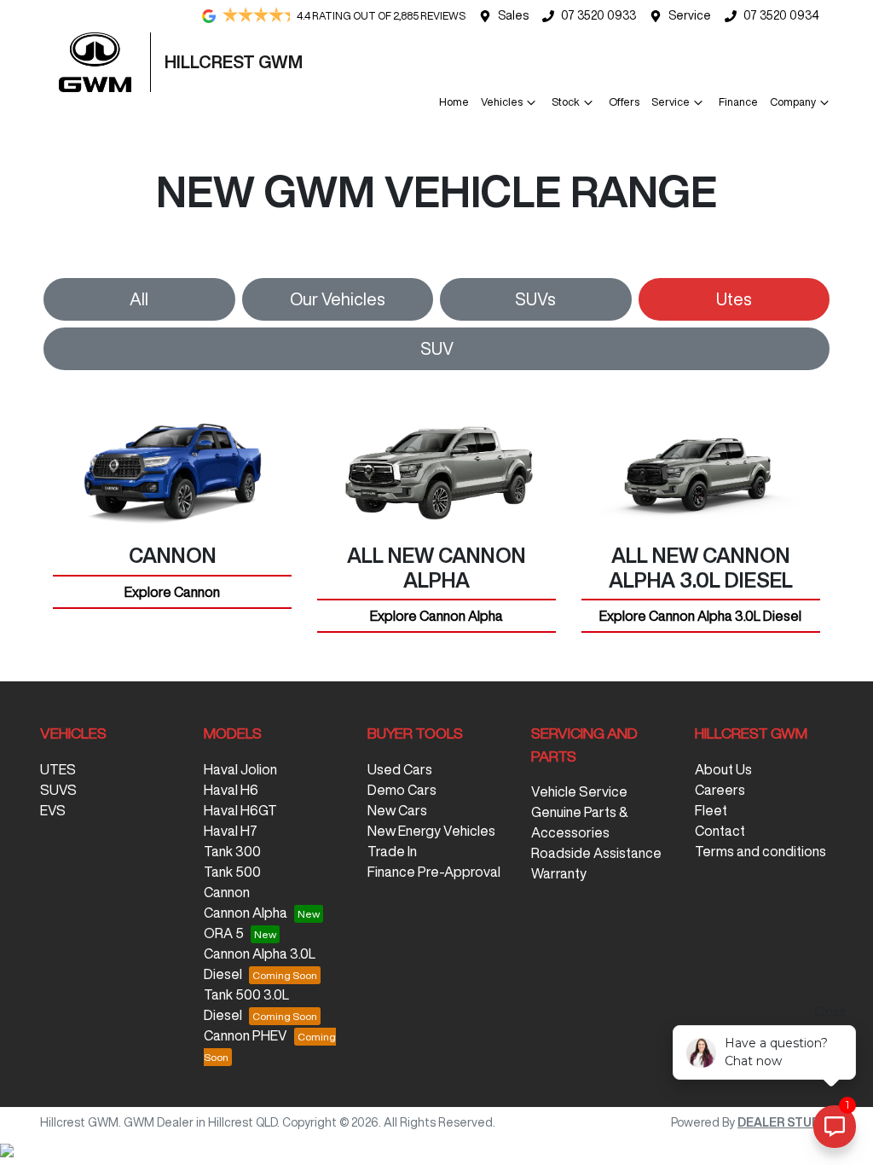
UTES (58, 769)
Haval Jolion (240, 769)
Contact (720, 831)
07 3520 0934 (781, 15)
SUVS (58, 790)
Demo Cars (401, 790)
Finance (738, 101)
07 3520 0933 (598, 15)
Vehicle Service (579, 791)
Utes (734, 299)
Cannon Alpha (245, 912)
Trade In (392, 851)
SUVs (535, 299)
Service (689, 15)
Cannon (227, 892)
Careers (720, 790)
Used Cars (399, 769)
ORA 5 (224, 933)
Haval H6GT (240, 810)
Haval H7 (230, 831)
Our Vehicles (337, 299)
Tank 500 (232, 871)
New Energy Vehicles (431, 831)
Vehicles (502, 101)
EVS (53, 810)
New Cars (397, 810)
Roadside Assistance (596, 853)
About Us (723, 769)
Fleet (711, 810)
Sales (513, 15)
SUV (437, 348)
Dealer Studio (785, 1122)
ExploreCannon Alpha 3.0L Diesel (700, 616)
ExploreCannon (172, 592)
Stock (566, 101)
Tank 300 (232, 851)
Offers (624, 101)
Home (454, 101)
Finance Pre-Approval (433, 871)
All (139, 299)
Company (793, 101)
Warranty (559, 873)
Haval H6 (231, 790)
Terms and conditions (760, 851)
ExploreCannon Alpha (436, 616)
